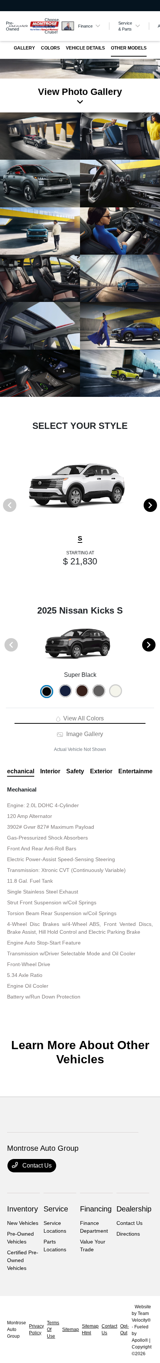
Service (56, 1209)
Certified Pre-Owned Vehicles (22, 1260)
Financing (96, 1209)
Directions (128, 1234)
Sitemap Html (90, 1329)
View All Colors (83, 718)
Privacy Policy (36, 1329)
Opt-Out (124, 1329)
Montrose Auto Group (16, 1329)
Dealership (133, 1209)
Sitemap (70, 1329)
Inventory (22, 1209)
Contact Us (36, 1165)
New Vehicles (22, 1223)
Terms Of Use (53, 1329)
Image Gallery (84, 734)
